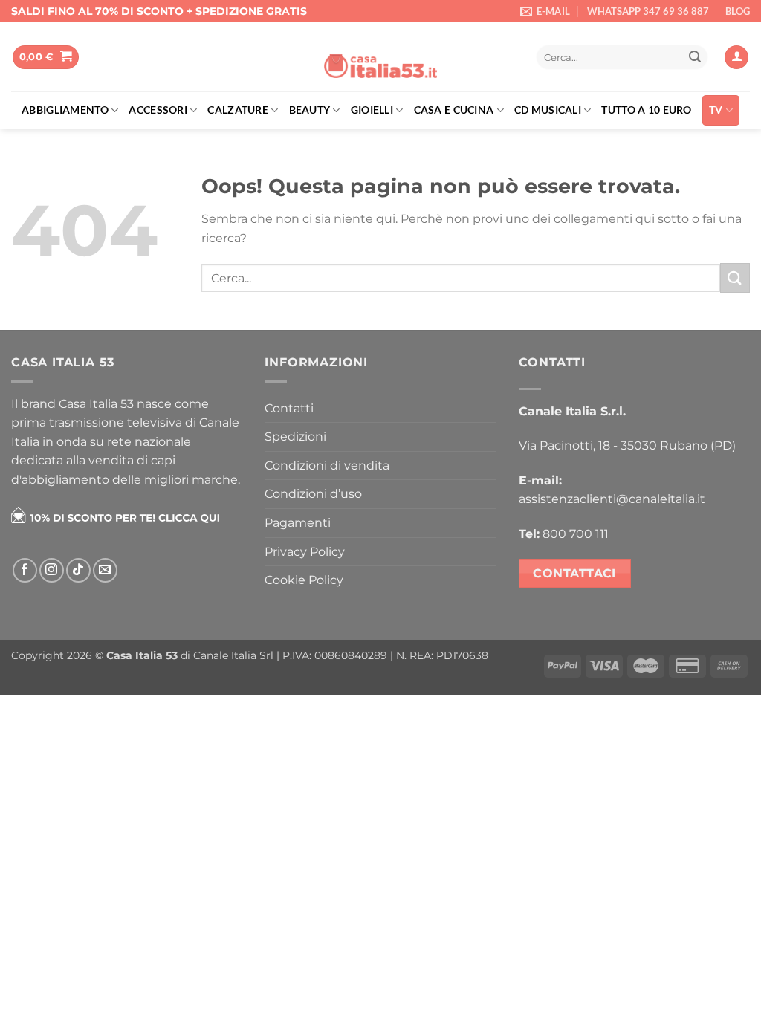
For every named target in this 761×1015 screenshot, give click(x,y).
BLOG (737, 11)
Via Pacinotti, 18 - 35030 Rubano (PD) (627, 445)
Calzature (237, 109)
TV (716, 109)
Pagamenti (298, 523)
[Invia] (694, 57)
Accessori (158, 109)
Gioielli (372, 109)
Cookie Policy (304, 580)
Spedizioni (295, 436)
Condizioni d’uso (313, 494)
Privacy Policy (305, 552)
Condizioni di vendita (327, 465)
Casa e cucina (454, 109)
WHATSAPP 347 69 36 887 (648, 11)
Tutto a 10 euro (646, 109)
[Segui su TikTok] (78, 570)
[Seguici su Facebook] (25, 570)
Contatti (289, 408)
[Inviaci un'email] (105, 570)
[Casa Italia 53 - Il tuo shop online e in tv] (380, 57)
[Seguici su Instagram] (51, 570)
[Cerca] (510, 57)
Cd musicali (547, 109)
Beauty (310, 109)
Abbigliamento (65, 109)
